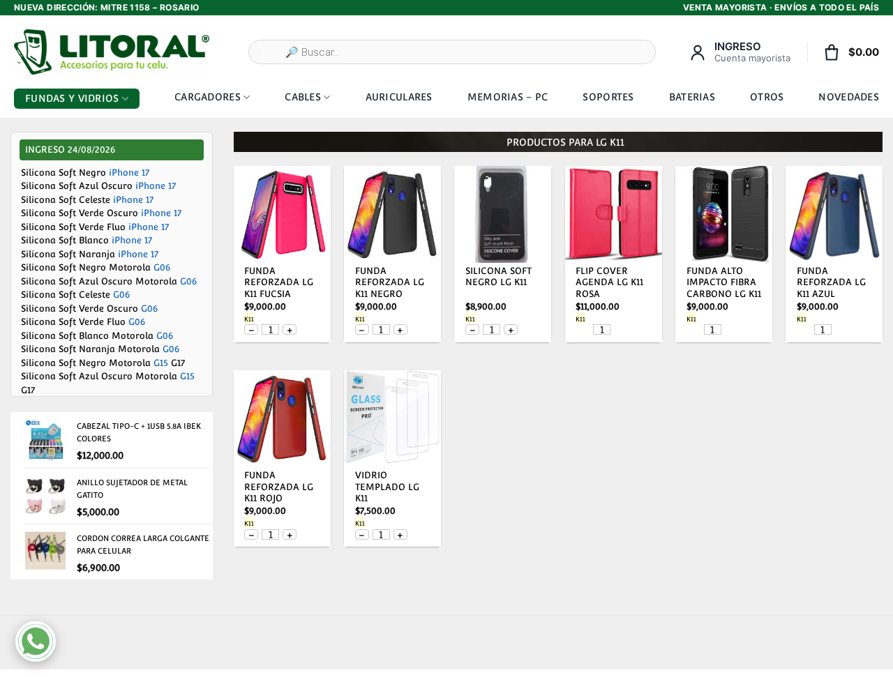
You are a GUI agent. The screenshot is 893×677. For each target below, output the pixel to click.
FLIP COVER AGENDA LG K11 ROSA (609, 283)
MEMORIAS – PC (507, 96)
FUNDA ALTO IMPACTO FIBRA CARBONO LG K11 (723, 283)
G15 (160, 363)
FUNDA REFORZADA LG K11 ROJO (278, 487)
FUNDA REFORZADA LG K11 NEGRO (389, 283)
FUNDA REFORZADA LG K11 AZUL (831, 283)
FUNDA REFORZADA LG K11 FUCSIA (278, 283)
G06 (161, 267)
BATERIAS (692, 96)
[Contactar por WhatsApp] (35, 641)
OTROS (766, 96)
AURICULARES (399, 96)
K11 (249, 319)
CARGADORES (207, 96)
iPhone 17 (129, 172)
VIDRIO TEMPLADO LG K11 (387, 487)
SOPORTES (608, 96)
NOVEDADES (848, 96)
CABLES (303, 96)
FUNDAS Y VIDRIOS (72, 98)
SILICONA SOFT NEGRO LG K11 (498, 277)
